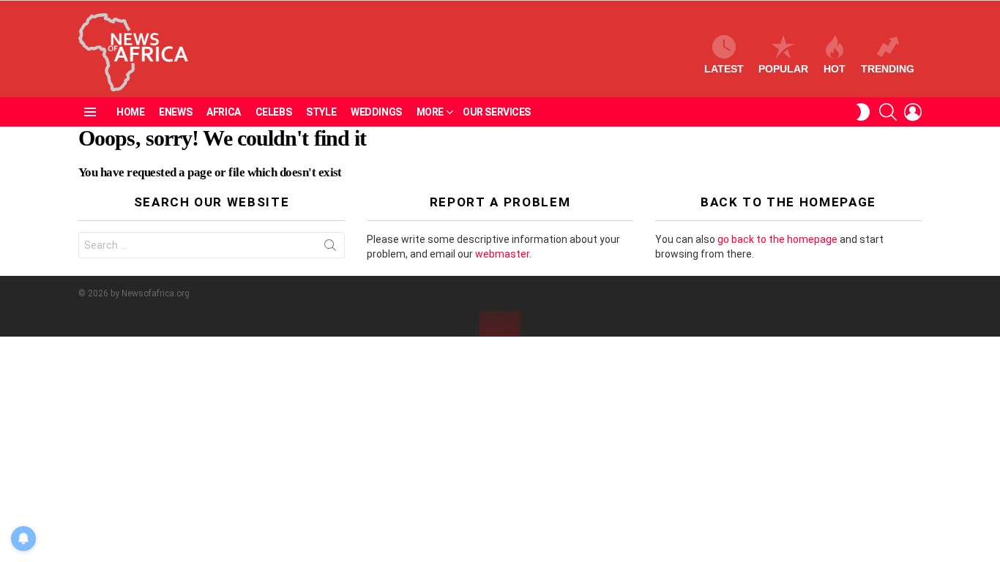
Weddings (376, 112)
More (430, 112)
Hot (835, 69)
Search (330, 248)
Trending (887, 69)
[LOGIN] (913, 112)
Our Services (497, 112)
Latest (724, 69)
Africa (223, 112)
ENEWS (175, 112)
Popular (783, 69)
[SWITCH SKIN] (863, 112)
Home (130, 112)
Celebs (273, 112)
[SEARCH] (888, 112)
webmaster (502, 254)
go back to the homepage (777, 239)
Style (321, 112)
